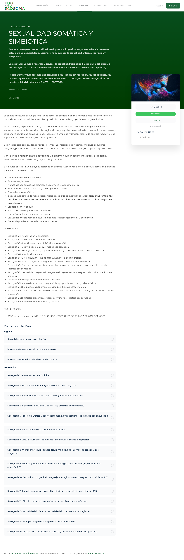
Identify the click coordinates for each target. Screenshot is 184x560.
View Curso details (18, 89)
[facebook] (173, 553)
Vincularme (155, 114)
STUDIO (96, 553)
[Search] (150, 5)
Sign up (173, 6)
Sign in (160, 6)
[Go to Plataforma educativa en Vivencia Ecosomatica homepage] (15, 5)
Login (157, 120)
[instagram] (178, 553)
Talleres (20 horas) (20, 27)
